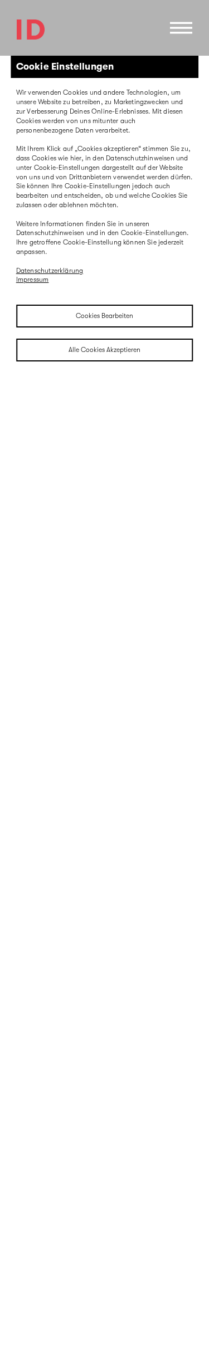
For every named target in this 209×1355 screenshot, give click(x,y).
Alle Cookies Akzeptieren (104, 350)
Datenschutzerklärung (50, 271)
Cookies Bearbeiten (104, 316)
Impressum (32, 279)
